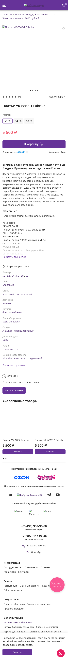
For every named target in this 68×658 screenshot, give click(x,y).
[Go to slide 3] (35, 90)
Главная (7, 14)
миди (5, 339)
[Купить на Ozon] (22, 477)
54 (13, 275)
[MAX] (29, 495)
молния (6, 303)
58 (22, 275)
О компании (31, 567)
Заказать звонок (36, 545)
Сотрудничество (13, 567)
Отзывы (45, 567)
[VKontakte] (10, 495)
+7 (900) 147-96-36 (34, 536)
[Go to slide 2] (32, 90)
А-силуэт (7, 330)
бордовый (8, 284)
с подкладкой (34, 358)
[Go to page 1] (3, 458)
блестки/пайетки (12, 312)
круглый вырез (11, 321)
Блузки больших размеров (19, 627)
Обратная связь (13, 590)
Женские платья (44, 14)
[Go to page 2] (5, 458)
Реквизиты (10, 571)
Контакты (23, 571)
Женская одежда (23, 14)
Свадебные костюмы (48, 627)
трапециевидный (24, 330)
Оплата (8, 604)
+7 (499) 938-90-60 (34, 526)
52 (8, 275)
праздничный (24, 294)
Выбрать (18, 452)
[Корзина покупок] (64, 5)
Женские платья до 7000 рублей (20, 18)
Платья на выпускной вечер (45, 631)
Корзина (47, 585)
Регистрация (11, 585)
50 (3, 275)
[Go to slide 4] (37, 90)
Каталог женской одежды (18, 622)
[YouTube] (58, 495)
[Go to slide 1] (30, 90)
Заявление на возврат (39, 604)
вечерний (8, 294)
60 (27, 275)
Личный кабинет (30, 585)
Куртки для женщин (15, 631)
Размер (6, 114)
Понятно (17, 652)
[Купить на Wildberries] (46, 477)
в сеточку (19, 358)
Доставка (19, 604)
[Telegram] (49, 495)
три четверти (10, 349)
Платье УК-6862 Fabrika (15, 440)
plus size (7, 358)
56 (17, 275)
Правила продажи (14, 608)
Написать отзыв (14, 390)
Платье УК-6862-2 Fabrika (49, 440)
